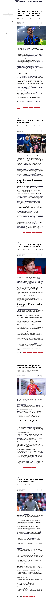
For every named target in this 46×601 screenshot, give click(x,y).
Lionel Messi (19, 548)
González (21, 515)
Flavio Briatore (27, 164)
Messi (23, 519)
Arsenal (35, 343)
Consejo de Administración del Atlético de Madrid (28, 309)
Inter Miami (26, 514)
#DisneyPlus (27, 101)
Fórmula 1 (19, 160)
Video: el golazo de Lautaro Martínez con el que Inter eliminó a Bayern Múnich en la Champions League (8, 11)
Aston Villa (23, 404)
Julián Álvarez (37, 281)
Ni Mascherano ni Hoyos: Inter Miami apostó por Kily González (7, 33)
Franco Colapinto (27, 155)
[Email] (12, 15)
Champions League (29, 49)
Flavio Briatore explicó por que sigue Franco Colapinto (7, 22)
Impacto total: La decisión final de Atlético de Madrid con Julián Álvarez (8, 25)
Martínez (19, 429)
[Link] (40, 131)
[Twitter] (6, 15)
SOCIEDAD (21, 5)
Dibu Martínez (20, 400)
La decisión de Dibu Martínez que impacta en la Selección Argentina (7, 29)
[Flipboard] (9, 15)
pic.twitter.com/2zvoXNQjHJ (34, 101)
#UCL (22, 101)
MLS (39, 520)
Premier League (40, 446)
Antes (22, 540)
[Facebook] (4, 15)
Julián (24, 295)
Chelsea (18, 404)
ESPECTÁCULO (37, 5)
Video (18, 108)
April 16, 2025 (29, 102)
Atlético (30, 282)
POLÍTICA (11, 5)
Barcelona (19, 311)
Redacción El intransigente (21, 22)
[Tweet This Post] (38, 131)
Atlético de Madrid (30, 352)
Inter (26, 50)
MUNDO (25, 5)
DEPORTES (30, 5)
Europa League (34, 456)
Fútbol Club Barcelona (25, 315)
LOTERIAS (42, 5)
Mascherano (19, 529)
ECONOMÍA (16, 5)
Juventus (25, 434)
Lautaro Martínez (30, 55)
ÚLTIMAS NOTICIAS (5, 5)
